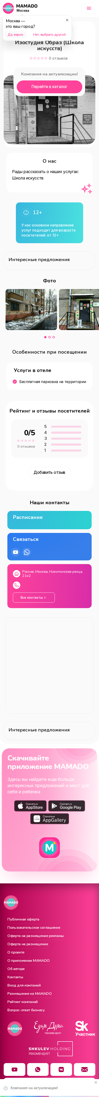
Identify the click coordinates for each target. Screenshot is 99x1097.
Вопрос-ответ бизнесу (26, 1010)
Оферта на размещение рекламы (35, 936)
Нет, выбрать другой (49, 34)
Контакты (15, 977)
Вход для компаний (24, 985)
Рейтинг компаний (22, 1002)
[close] (96, 1082)
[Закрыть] (67, 20)
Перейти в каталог (49, 86)
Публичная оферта (23, 919)
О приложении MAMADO (28, 961)
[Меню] (89, 8)
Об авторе (16, 969)
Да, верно (15, 34)
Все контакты (31, 597)
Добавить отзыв (49, 472)
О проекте (15, 952)
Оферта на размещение (27, 944)
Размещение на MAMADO (29, 994)
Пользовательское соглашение (33, 928)
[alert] (49, 1088)
